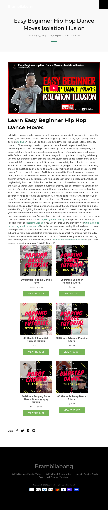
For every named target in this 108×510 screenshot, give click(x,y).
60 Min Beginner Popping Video (26, 474)
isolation (75, 35)
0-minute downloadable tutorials (67, 239)
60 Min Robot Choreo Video (58, 474)
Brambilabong (20, 6)
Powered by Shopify (67, 485)
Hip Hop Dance (62, 35)
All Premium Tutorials (57, 477)
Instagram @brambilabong (51, 219)
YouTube (21, 142)
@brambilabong (35, 223)
